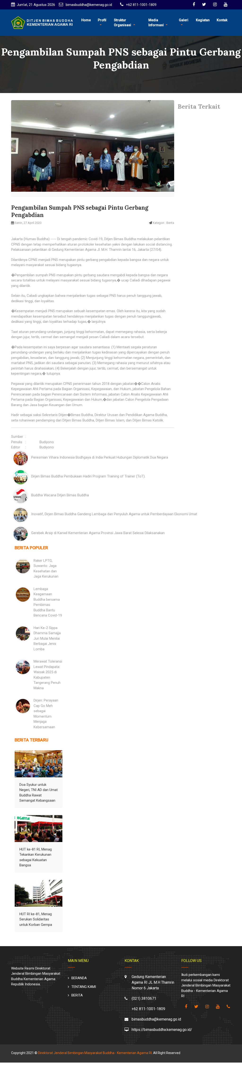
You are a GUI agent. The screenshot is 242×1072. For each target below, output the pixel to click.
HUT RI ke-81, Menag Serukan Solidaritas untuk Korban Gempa (35, 919)
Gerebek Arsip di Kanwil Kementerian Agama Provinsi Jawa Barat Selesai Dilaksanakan (98, 533)
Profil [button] (102, 20)
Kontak (222, 20)
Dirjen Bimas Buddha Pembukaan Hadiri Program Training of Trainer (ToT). (88, 476)
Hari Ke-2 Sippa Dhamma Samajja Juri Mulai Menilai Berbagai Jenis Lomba (47, 638)
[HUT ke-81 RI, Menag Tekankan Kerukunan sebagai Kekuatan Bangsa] (39, 828)
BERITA (77, 995)
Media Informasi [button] (156, 22)
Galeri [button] (183, 20)
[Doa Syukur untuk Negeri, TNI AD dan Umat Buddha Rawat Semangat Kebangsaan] (39, 763)
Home (86, 20)
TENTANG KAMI (83, 987)
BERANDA (79, 978)
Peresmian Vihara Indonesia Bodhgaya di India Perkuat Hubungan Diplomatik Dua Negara (99, 457)
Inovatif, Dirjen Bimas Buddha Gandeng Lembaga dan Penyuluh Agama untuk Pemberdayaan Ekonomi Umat (114, 514)
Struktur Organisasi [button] (122, 22)
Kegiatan (203, 20)
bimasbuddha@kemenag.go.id (88, 5)
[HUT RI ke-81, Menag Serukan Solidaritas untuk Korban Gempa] (39, 893)
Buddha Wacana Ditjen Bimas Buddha (60, 495)
